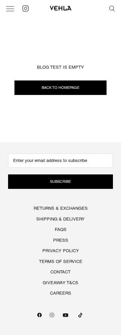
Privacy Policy (60, 250)
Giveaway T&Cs (60, 282)
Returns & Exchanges (61, 208)
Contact (60, 271)
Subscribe (60, 181)
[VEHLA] (61, 8)
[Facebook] (39, 315)
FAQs (61, 229)
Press (60, 240)
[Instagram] (52, 315)
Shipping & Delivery (60, 219)
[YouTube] (65, 315)
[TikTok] (80, 315)
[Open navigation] (10, 8)
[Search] (112, 8)
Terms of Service (60, 261)
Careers (60, 293)
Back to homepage (60, 88)
